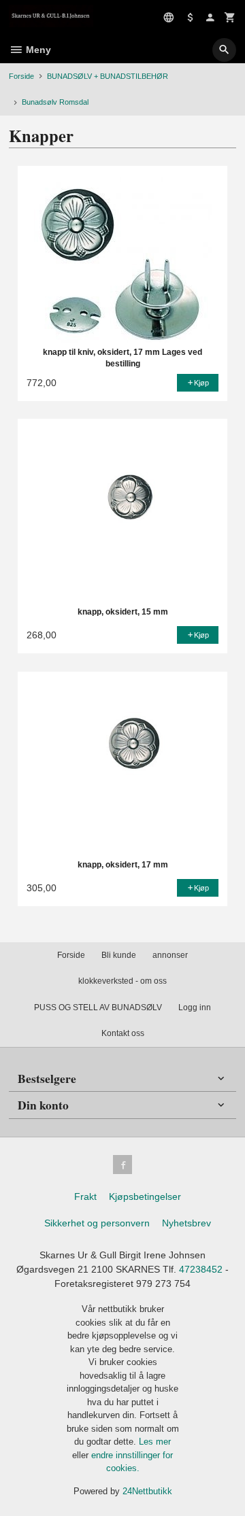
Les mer (155, 1441)
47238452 (201, 1269)
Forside (21, 76)
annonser (170, 955)
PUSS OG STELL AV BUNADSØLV (98, 1007)
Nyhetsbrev (186, 1223)
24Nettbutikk (147, 1491)
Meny (37, 49)
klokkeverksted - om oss (122, 981)
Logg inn (194, 1007)
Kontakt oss (122, 1033)
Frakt (85, 1196)
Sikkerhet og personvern (97, 1223)
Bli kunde (118, 955)
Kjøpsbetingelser (145, 1196)
